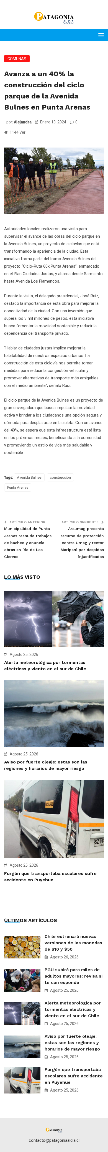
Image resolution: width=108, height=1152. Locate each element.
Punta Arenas (17, 487)
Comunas (16, 59)
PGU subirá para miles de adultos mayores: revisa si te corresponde (73, 976)
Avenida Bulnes (29, 477)
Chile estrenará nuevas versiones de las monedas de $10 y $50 (73, 943)
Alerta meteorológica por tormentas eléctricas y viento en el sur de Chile (73, 1009)
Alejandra (23, 122)
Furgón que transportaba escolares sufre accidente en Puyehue (74, 1076)
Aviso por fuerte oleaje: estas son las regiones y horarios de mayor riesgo (72, 1043)
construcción (60, 477)
